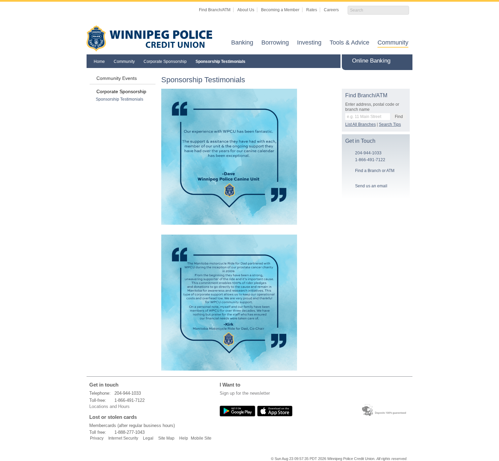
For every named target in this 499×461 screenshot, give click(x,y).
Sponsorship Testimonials (220, 61)
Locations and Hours (109, 406)
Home (99, 61)
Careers (331, 9)
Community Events (116, 78)
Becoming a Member (280, 9)
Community (392, 43)
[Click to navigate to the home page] (149, 38)
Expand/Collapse (406, 61)
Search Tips (390, 124)
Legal (148, 438)
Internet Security (123, 438)
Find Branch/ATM (214, 9)
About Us (245, 9)
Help (183, 438)
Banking (242, 43)
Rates (311, 9)
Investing (309, 43)
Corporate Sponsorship (165, 61)
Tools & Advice (349, 43)
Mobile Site (201, 438)
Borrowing (275, 43)
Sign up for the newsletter (245, 393)
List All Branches (360, 124)
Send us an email (371, 186)
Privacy (97, 438)
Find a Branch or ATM (374, 170)
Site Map (166, 438)
